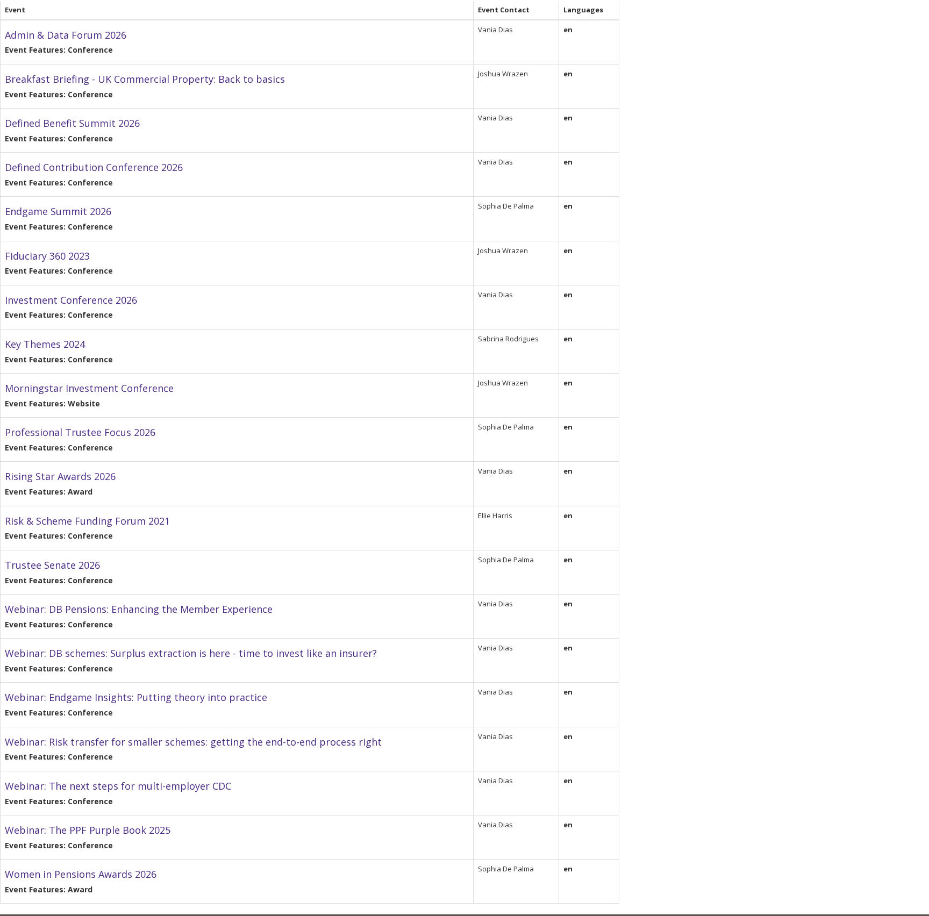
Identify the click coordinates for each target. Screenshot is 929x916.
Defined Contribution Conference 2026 (94, 167)
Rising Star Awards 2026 (60, 476)
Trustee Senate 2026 (52, 565)
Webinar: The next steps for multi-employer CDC (118, 785)
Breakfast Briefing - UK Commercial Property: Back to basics (145, 79)
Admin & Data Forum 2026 (65, 34)
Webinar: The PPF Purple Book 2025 (87, 830)
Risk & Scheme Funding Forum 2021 (87, 520)
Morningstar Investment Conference (89, 388)
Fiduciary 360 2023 (47, 255)
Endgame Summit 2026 (58, 211)
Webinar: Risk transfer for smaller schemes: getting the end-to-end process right (193, 741)
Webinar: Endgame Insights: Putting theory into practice (136, 697)
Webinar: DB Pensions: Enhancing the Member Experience (139, 609)
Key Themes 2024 (45, 344)
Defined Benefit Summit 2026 (72, 123)
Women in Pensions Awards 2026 (80, 874)
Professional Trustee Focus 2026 (80, 432)
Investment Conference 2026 (71, 300)
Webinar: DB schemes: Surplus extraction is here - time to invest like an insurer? (191, 653)
